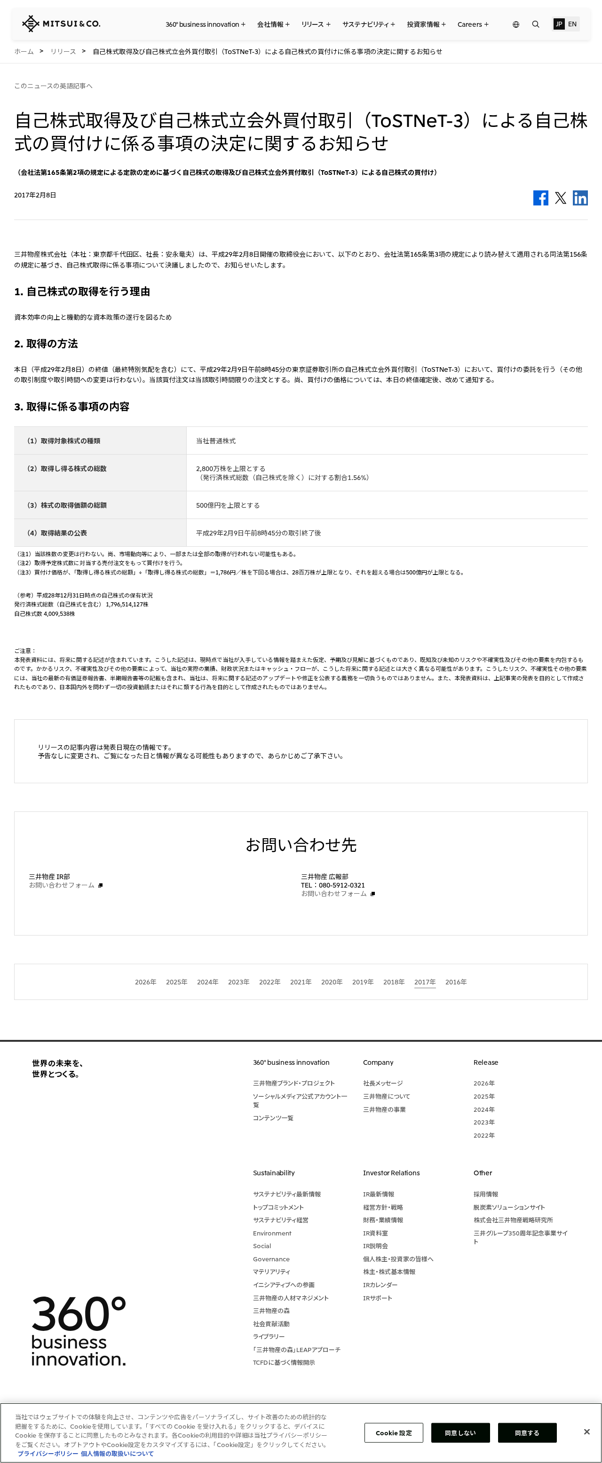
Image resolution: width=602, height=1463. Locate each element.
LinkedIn (580, 197)
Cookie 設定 (394, 1432)
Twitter (560, 197)
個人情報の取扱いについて (117, 1453)
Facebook (540, 197)
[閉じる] (587, 1432)
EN (572, 23)
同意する (527, 1432)
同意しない (460, 1432)
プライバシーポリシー (48, 1453)
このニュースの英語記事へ (53, 85)
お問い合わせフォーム (62, 884)
